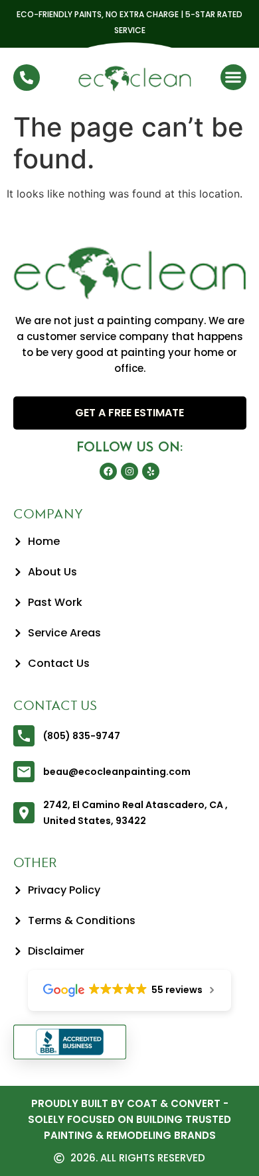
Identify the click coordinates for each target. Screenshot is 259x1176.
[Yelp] (150, 471)
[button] (233, 77)
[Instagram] (129, 471)
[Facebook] (108, 471)
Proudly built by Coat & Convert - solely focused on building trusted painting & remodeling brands (129, 1119)
